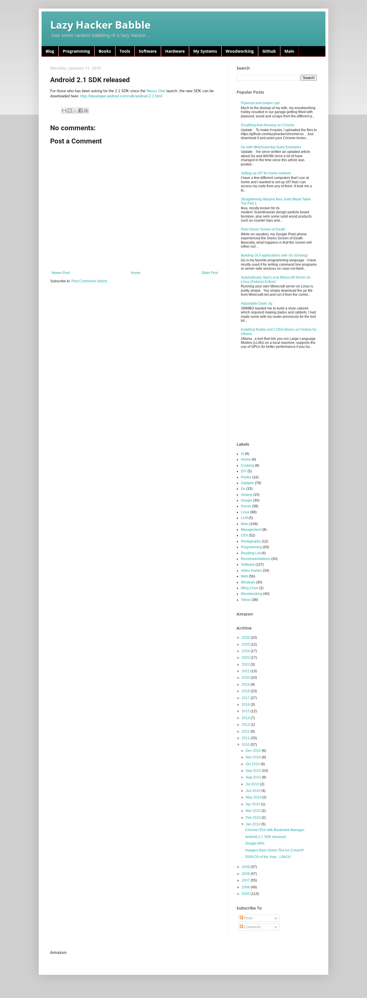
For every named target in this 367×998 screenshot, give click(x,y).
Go (243, 489)
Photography (251, 541)
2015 (246, 711)
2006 (246, 887)
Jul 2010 (253, 784)
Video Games (251, 571)
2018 (246, 691)
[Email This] (64, 110)
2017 (246, 698)
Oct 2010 (253, 764)
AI (242, 454)
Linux (245, 512)
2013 (246, 725)
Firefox (246, 477)
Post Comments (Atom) (89, 281)
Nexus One (156, 91)
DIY (244, 471)
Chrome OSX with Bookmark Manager (274, 830)
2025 (246, 644)
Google (246, 500)
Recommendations (255, 559)
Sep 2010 (254, 771)
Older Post (210, 273)
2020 (246, 678)
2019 (246, 685)
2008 (246, 874)
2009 (246, 867)
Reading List (251, 553)
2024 (246, 651)
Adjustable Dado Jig (256, 303)
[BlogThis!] (70, 110)
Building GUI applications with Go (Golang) (274, 255)
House (246, 506)
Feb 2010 (253, 818)
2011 (246, 738)
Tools (125, 51)
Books (105, 51)
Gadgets (247, 483)
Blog (50, 51)
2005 (246, 894)
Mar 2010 (253, 811)
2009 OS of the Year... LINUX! (268, 857)
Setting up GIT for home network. (266, 173)
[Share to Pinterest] (86, 110)
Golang (246, 495)
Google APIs (254, 843)
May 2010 (254, 797)
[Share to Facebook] (80, 110)
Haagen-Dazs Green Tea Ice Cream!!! (274, 850)
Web (244, 576)
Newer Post (61, 273)
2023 (246, 658)
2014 (246, 718)
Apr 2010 (253, 804)
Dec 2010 (254, 751)
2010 (246, 745)
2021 (246, 671)
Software (148, 51)
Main (289, 51)
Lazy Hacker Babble (100, 25)
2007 (246, 880)
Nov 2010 (254, 757)
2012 (246, 731)
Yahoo (246, 600)
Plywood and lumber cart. (260, 103)
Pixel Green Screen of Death (263, 229)
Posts (248, 918)
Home (135, 273)
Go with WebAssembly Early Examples (271, 147)
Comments (252, 927)
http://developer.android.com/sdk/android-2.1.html (121, 96)
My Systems (205, 51)
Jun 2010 (253, 791)
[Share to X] (75, 110)
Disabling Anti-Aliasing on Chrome (267, 125)
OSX (244, 535)
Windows (248, 582)
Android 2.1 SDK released (265, 837)
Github (269, 51)
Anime (246, 459)
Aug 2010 (254, 777)
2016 (246, 705)
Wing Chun (249, 588)
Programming (76, 51)
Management (251, 530)
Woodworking (240, 51)
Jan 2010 (253, 824)
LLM (244, 518)
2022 (246, 664)
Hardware (175, 51)
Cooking (247, 466)
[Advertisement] (280, 395)
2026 (246, 638)
